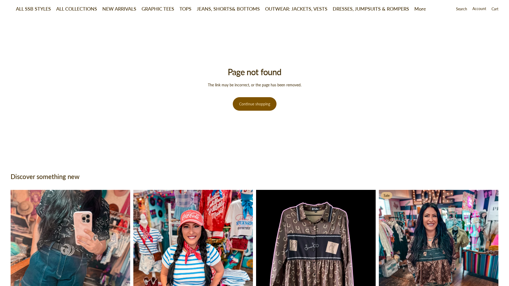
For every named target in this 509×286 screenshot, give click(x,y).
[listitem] (420, 9)
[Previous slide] (19, 269)
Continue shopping (254, 104)
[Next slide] (122, 269)
